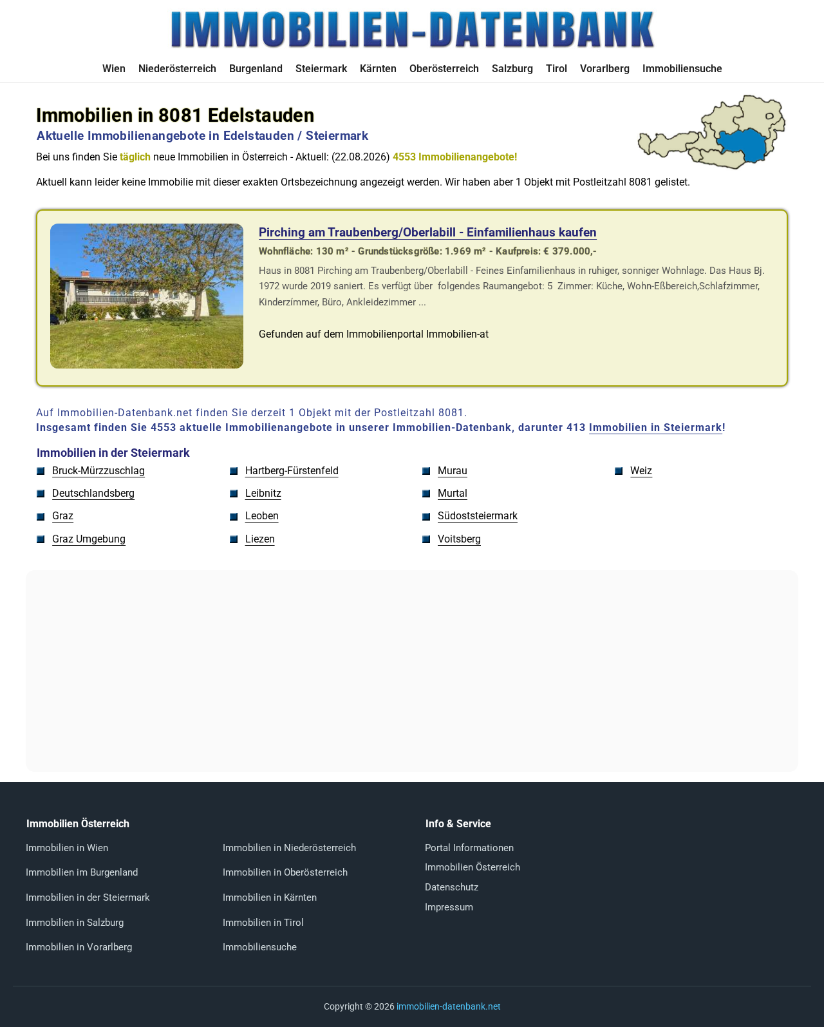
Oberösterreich (444, 68)
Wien (114, 68)
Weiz (641, 471)
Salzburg (512, 68)
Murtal (452, 493)
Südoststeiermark (478, 516)
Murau (452, 471)
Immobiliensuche (682, 68)
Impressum (449, 907)
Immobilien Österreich (472, 867)
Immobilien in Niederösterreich (289, 848)
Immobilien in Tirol (263, 922)
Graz (62, 516)
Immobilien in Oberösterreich (285, 872)
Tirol (556, 68)
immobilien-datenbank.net (449, 1006)
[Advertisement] (412, 671)
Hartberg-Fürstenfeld (292, 471)
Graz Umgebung (89, 539)
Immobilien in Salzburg (75, 922)
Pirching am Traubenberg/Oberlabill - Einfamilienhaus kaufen (428, 232)
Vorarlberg (605, 68)
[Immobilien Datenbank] (412, 47)
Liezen (260, 539)
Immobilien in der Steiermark (88, 897)
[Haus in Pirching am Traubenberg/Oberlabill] (146, 365)
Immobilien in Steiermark (655, 427)
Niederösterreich (177, 68)
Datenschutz (451, 887)
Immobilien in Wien (67, 848)
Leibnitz (263, 493)
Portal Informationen (469, 848)
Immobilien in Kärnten (270, 897)
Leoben (262, 516)
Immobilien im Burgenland (82, 872)
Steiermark (321, 68)
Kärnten (378, 68)
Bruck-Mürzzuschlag (98, 471)
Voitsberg (459, 539)
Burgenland (256, 68)
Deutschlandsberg (93, 493)
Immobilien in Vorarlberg (79, 947)
